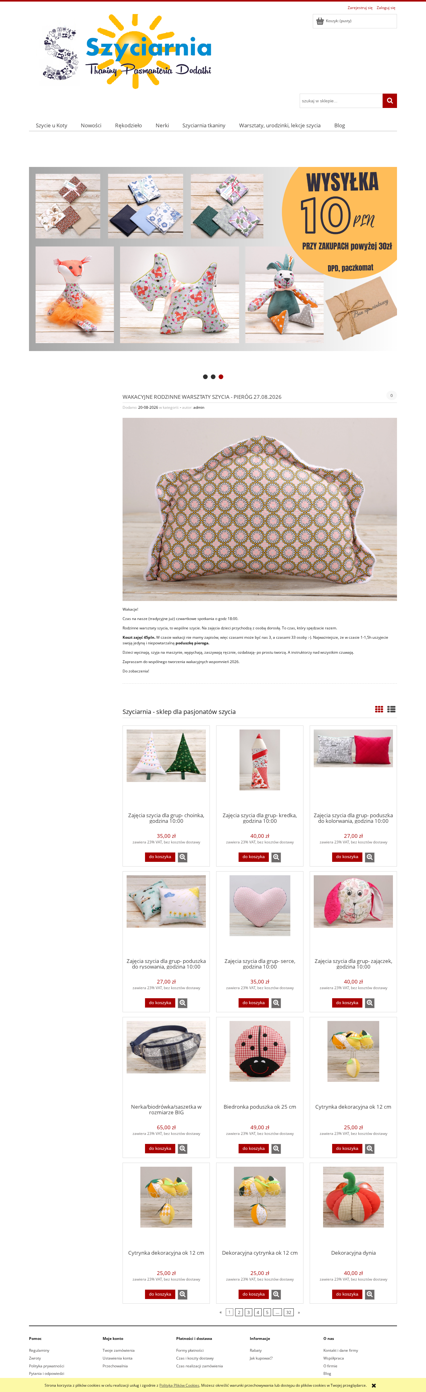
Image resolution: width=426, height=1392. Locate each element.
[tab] (205, 376)
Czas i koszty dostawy (195, 1358)
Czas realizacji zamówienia (199, 1366)
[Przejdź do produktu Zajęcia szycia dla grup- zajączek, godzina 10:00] (353, 914)
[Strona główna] (122, 53)
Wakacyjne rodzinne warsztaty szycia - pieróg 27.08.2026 (202, 396)
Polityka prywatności (46, 1366)
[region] (213, 259)
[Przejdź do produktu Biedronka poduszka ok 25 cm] (259, 1060)
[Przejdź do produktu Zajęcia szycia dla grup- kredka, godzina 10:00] (259, 769)
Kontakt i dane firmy (340, 1350)
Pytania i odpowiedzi (46, 1373)
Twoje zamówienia (119, 1350)
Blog (327, 1373)
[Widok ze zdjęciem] (379, 709)
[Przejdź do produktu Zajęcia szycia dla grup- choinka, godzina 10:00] (166, 769)
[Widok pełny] (391, 709)
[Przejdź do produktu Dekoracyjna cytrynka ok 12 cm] (259, 1206)
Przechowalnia (115, 1366)
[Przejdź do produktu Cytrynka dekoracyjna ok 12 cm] (353, 1060)
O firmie (330, 1366)
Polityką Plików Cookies (179, 1385)
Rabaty (256, 1350)
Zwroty (35, 1358)
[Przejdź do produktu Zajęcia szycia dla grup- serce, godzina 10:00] (259, 914)
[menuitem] (51, 125)
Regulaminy (39, 1350)
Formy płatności (190, 1350)
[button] (182, 857)
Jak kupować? (261, 1358)
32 (288, 1312)
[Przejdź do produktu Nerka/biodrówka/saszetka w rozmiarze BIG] (166, 1060)
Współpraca (333, 1358)
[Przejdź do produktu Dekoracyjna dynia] (353, 1206)
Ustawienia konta (118, 1358)
